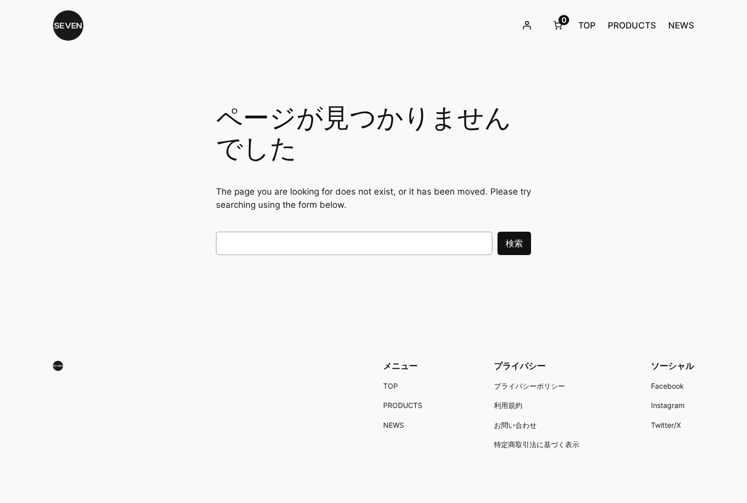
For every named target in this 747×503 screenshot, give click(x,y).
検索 (514, 243)
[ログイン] (527, 25)
